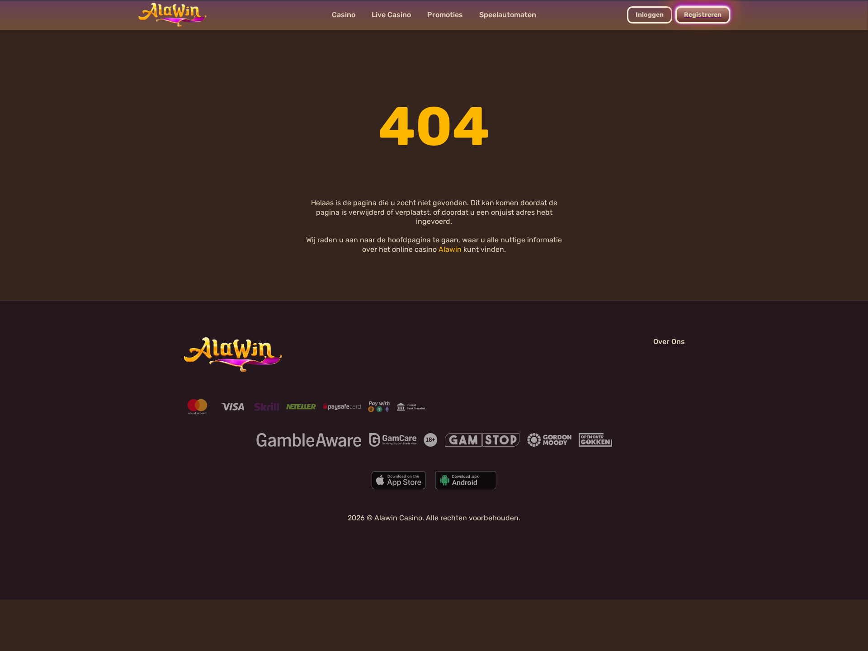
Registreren (703, 15)
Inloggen (650, 15)
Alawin (450, 249)
